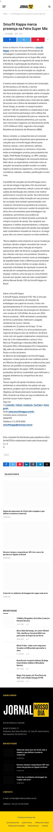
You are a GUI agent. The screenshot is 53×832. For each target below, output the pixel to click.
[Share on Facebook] (10, 39)
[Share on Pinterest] (38, 39)
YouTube (37, 405)
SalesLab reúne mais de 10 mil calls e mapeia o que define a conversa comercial (32, 752)
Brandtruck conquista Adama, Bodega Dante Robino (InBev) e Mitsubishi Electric (32, 663)
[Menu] (4, 6)
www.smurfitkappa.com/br (21, 411)
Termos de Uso (33, 826)
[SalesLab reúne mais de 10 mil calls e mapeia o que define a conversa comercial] (26, 494)
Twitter (18, 405)
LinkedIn (9, 405)
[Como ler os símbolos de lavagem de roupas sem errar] (26, 576)
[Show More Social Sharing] (47, 39)
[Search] (49, 6)
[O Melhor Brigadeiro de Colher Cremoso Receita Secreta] (8, 621)
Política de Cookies (42, 822)
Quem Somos (27, 822)
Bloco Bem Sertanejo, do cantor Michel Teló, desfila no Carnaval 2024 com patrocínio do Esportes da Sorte (33, 633)
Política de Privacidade (16, 826)
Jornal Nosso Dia (13, 822)
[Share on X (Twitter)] (24, 39)
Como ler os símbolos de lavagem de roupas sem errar (25, 593)
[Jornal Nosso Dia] (27, 7)
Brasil (6, 455)
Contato (45, 826)
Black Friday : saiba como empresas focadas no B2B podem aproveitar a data (31, 648)
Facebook (28, 405)
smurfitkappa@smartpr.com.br (18, 424)
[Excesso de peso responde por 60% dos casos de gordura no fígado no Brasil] (26, 535)
